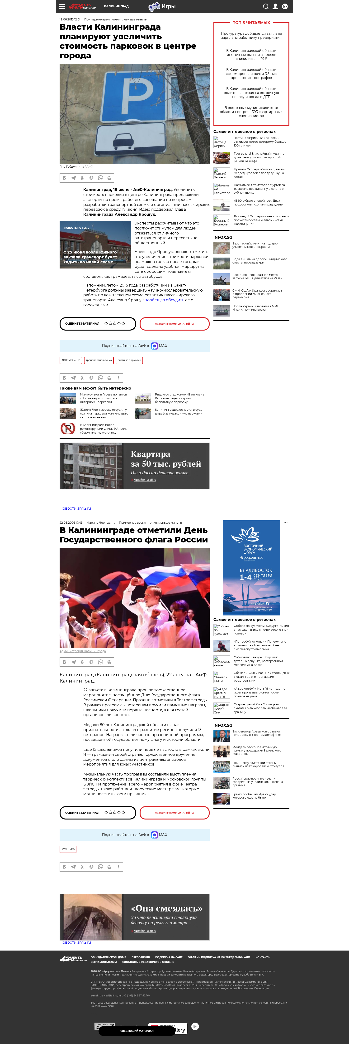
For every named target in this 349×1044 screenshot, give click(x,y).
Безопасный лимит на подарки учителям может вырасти (255, 245)
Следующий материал (137, 1031)
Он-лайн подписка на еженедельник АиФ (219, 957)
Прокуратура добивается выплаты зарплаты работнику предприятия (251, 36)
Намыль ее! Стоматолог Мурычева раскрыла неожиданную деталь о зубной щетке (259, 188)
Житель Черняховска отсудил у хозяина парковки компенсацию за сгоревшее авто (104, 413)
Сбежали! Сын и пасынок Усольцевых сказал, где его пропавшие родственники (261, 676)
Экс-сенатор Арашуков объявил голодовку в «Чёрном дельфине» (256, 733)
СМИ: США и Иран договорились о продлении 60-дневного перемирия (257, 294)
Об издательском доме (108, 957)
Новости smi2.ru (75, 508)
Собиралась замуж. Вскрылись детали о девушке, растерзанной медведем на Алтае (258, 661)
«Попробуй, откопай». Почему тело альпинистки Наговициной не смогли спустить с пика (260, 645)
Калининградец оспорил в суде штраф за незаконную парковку (178, 411)
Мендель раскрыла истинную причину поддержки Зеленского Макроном (256, 751)
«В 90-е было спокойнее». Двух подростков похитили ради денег (259, 202)
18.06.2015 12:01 (70, 19)
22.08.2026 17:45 (71, 522)
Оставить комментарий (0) (174, 323)
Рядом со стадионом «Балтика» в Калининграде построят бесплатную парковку (179, 398)
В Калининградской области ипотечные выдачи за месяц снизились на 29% (251, 55)
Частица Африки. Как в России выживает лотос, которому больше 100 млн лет (260, 141)
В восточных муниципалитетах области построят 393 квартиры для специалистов (251, 112)
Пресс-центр (141, 957)
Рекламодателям (104, 962)
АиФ (89, 166)
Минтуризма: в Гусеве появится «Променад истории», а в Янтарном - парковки (103, 398)
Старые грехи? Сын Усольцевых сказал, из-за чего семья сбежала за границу (260, 708)
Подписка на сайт (168, 957)
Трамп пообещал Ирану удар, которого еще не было (254, 796)
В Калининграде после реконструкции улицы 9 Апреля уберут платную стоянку (103, 428)
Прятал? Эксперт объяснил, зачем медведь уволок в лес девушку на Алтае (259, 173)
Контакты (263, 957)
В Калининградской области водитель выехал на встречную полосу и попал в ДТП (251, 93)
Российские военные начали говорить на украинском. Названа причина (257, 782)
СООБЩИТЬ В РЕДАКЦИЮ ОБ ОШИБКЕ (148, 962)
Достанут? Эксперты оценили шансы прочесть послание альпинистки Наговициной (261, 220)
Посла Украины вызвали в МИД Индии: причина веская (255, 308)
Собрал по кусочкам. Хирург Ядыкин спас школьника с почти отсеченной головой (261, 629)
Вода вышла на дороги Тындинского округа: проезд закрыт (259, 261)
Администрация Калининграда (83, 651)
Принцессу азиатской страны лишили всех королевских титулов (258, 764)
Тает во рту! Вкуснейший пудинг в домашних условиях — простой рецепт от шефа (259, 157)
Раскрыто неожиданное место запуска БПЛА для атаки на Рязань (258, 276)
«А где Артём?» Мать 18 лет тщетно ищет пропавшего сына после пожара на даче (259, 692)
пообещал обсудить (164, 300)
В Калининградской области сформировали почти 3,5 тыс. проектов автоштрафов (251, 74)
